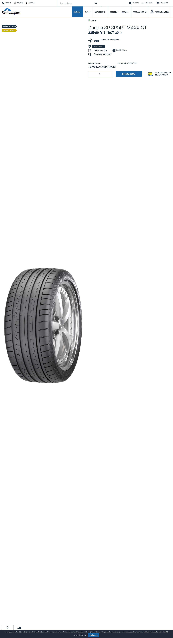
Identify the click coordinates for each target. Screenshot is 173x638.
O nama (32, 3)
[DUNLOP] (92, 20)
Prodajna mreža (162, 12)
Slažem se (93, 635)
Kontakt (8, 3)
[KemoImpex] (11, 11)
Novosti (20, 3)
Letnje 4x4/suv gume (110, 40)
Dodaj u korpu (128, 74)
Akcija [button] (77, 12)
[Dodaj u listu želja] (7, 627)
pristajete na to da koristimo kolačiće (156, 632)
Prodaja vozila (139, 12)
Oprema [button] (113, 12)
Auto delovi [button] (100, 12)
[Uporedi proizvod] (19, 627)
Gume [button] (87, 12)
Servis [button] (125, 12)
